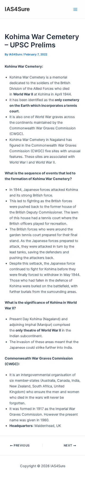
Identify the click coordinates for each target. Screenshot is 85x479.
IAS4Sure (17, 9)
